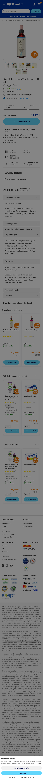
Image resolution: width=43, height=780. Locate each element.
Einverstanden (21, 773)
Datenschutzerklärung (27, 777)
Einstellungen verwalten (21, 768)
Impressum (12, 777)
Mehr (39, 764)
